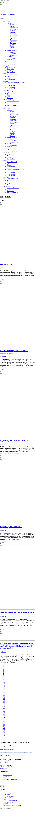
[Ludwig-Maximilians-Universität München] (11, 752)
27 (4, 706)
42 (4, 729)
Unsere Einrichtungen (9, 793)
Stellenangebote (11, 14)
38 (4, 723)
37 (4, 722)
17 (4, 691)
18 (4, 693)
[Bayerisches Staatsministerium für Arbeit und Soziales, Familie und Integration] (2, 752)
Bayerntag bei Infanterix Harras (14, 440)
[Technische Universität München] (10, 752)
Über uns (5, 799)
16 (4, 689)
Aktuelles (3, 268)
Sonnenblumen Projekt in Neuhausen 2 (17, 613)
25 (4, 703)
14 (4, 686)
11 (4, 682)
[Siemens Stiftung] (9, 752)
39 (4, 725)
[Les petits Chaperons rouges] (13, 752)
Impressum (6, 776)
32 (4, 714)
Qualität (9, 797)
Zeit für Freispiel (7, 264)
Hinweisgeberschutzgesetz (10, 779)
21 (4, 697)
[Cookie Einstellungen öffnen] (12, 821)
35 (4, 718)
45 (4, 734)
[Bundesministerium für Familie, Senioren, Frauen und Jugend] (0, 752)
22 (4, 699)
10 (4, 680)
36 (4, 720)
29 (4, 709)
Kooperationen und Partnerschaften (12, 805)
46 (4, 735)
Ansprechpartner (7, 775)
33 (4, 715)
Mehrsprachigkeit (11, 794)
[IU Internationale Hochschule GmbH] (6, 752)
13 (4, 685)
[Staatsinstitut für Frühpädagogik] (4, 752)
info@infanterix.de (5, 768)
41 (4, 728)
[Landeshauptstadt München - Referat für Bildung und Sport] (3, 752)
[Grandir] (14, 752)
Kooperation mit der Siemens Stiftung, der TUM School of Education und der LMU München (17, 646)
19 (4, 694)
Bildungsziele (10, 796)
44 (4, 732)
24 (4, 702)
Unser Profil (10, 802)
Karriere (5, 803)
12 (4, 683)
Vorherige (2, 746)
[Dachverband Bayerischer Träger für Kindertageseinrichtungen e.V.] (15, 752)
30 (4, 711)
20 (4, 696)
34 (4, 717)
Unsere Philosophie (12, 800)
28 (4, 708)
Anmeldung (3, 14)
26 (4, 705)
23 (4, 700)
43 (4, 731)
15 (4, 688)
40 (4, 726)
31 (4, 712)
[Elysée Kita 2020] (7, 752)
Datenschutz (6, 778)
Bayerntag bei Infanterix (11, 526)
